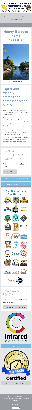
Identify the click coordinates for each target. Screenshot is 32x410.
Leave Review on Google (14, 307)
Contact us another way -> (16, 178)
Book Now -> (9, 171)
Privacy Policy (16, 404)
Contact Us (16, 346)
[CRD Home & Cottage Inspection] (16, 6)
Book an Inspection (16, 184)
